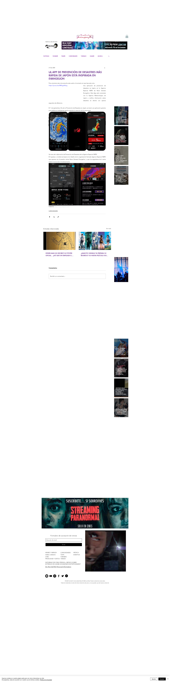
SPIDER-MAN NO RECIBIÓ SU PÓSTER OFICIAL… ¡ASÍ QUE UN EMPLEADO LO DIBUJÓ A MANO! (59, 254)
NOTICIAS (46, 56)
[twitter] (62, 576)
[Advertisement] (85, 20)
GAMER (92, 56)
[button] (126, 36)
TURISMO (83, 56)
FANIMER (55, 56)
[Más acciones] (105, 68)
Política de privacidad (46, 680)
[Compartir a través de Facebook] (49, 217)
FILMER (63, 56)
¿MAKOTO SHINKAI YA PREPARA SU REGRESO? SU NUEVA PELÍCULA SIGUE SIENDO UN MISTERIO (94, 254)
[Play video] (64, 93)
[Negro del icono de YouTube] (50, 576)
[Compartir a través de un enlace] (58, 217)
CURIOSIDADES (73, 56)
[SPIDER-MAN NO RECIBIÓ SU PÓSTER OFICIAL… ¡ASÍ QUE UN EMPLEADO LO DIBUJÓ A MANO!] (59, 241)
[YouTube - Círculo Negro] (46, 576)
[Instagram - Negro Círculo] (54, 576)
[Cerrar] (168, 679)
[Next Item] (125, 269)
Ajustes (154, 679)
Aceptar (162, 679)
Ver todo (108, 228)
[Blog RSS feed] (66, 575)
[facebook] (58, 576)
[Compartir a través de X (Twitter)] (54, 217)
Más (99, 56)
